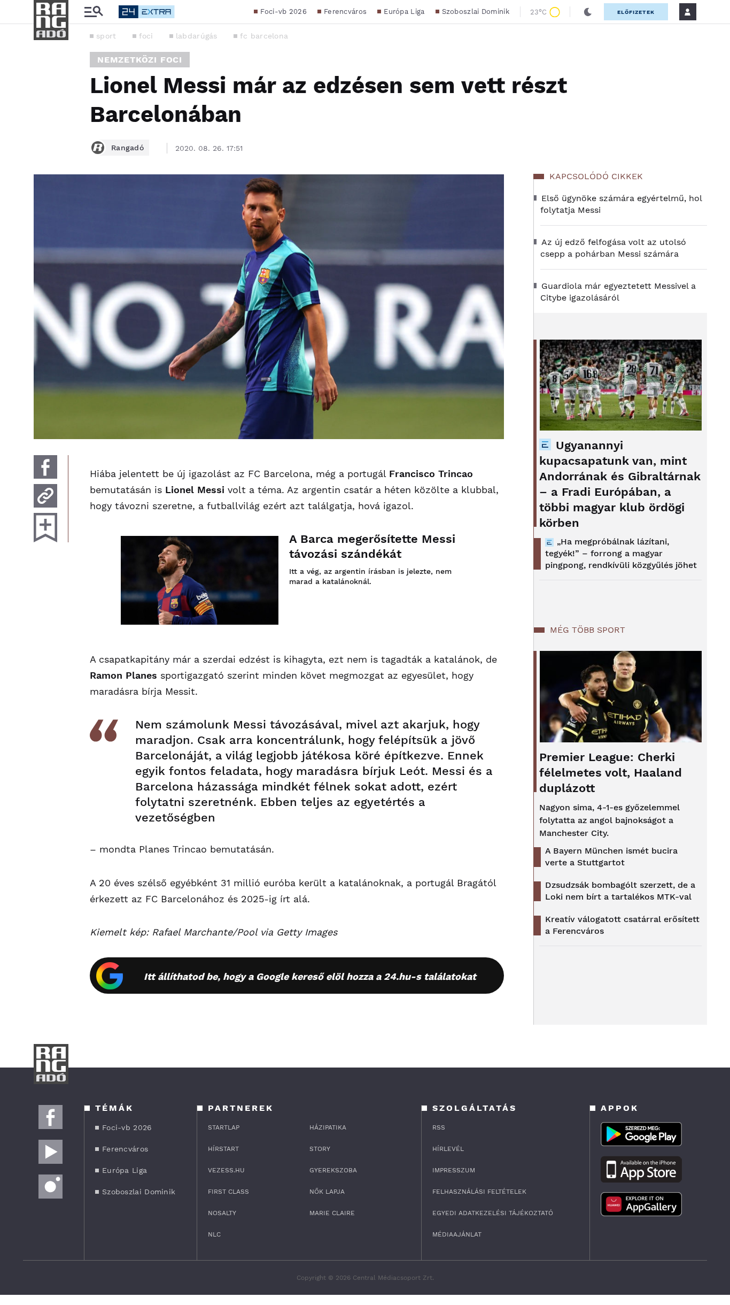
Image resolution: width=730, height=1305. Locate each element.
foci (146, 36)
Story (319, 1149)
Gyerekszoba (333, 1170)
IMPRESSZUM (453, 1170)
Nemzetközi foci (139, 60)
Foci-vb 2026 (283, 11)
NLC (214, 1234)
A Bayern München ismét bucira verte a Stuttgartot (611, 857)
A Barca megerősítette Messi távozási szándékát (372, 546)
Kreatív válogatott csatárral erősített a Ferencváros (622, 925)
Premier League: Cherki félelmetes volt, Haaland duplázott (610, 772)
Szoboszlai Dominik (475, 11)
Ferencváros (345, 11)
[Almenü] (93, 12)
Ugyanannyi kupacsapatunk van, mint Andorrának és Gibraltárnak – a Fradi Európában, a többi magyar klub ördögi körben (620, 484)
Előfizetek (636, 12)
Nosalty (222, 1213)
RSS (438, 1127)
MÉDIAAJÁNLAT (457, 1234)
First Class (228, 1191)
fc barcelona (264, 36)
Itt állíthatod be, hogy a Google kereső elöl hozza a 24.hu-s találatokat (310, 976)
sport (106, 36)
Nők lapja (327, 1191)
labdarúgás (197, 36)
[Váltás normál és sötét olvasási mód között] (587, 11)
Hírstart (223, 1149)
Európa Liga (404, 11)
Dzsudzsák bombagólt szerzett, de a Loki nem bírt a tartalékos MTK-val (620, 891)
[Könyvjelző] (45, 527)
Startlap (223, 1127)
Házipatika (327, 1127)
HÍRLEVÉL (448, 1149)
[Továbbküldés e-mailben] (45, 496)
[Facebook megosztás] (45, 467)
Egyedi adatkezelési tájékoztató (492, 1213)
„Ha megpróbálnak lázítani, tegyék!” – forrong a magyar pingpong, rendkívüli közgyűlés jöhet (621, 553)
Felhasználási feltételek (479, 1191)
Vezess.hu (226, 1170)
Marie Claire (332, 1213)
